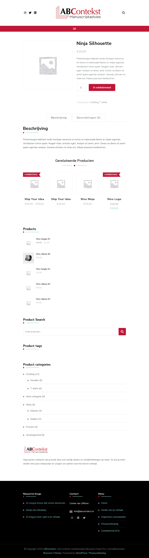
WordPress (81, 553)
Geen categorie (33, 396)
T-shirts (103, 102)
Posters (30, 427)
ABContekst (50, 549)
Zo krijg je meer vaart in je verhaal (43, 516)
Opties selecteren (34, 181)
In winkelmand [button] (87, 183)
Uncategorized (33, 435)
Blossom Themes (52, 553)
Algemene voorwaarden (113, 516)
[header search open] (123, 12)
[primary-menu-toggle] (74, 29)
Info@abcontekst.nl (84, 511)
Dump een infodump (36, 510)
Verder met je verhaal (112, 510)
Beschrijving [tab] (59, 117)
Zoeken (122, 331)
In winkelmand (102, 87)
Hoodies (34, 380)
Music (29, 404)
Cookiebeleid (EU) (110, 530)
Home (104, 503)
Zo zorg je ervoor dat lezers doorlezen (45, 503)
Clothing (94, 102)
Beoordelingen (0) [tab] (89, 117)
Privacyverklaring (109, 523)
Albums (34, 410)
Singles (34, 419)
